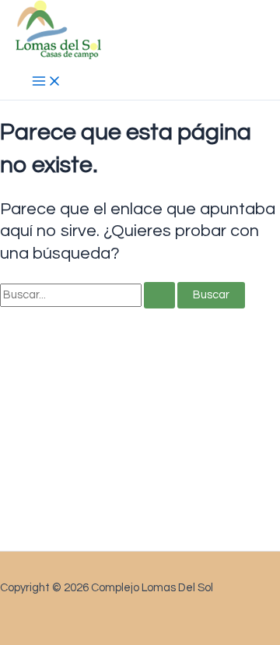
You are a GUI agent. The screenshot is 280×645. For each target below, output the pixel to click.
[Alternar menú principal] (47, 82)
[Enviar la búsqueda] (159, 295)
